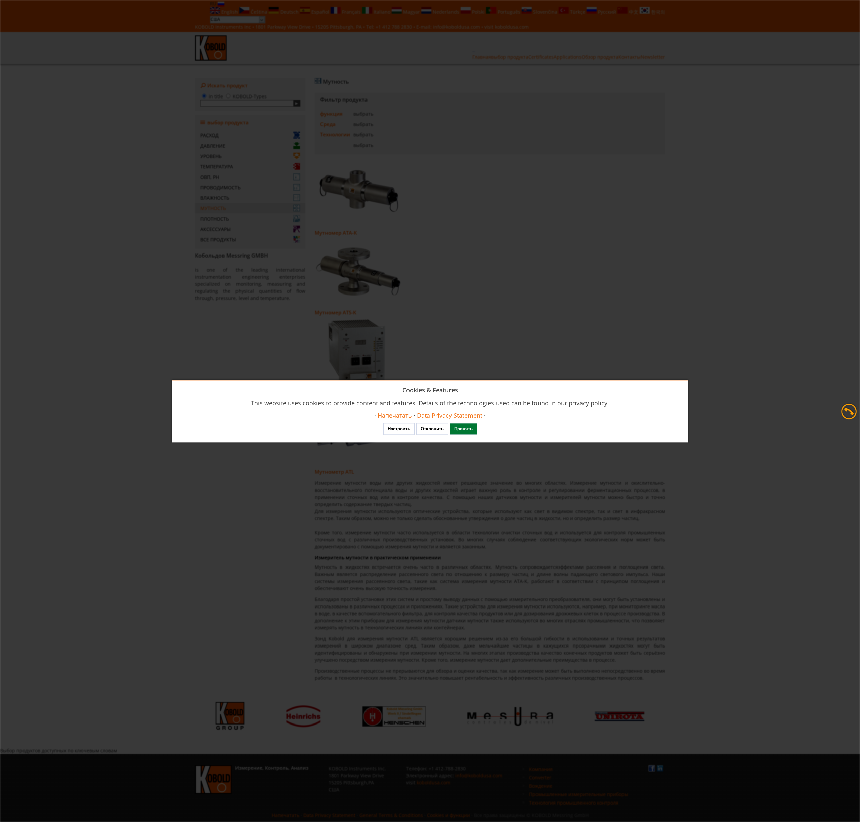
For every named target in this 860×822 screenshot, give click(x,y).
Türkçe (578, 12)
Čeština (259, 12)
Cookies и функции (448, 815)
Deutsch (289, 12)
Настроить (399, 428)
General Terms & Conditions (391, 815)
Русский (607, 12)
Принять (463, 428)
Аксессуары (215, 229)
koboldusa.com (512, 27)
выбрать (363, 114)
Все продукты (218, 239)
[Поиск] (296, 103)
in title (216, 96)
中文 (634, 12)
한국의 (657, 12)
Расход (209, 135)
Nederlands (446, 12)
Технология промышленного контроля (573, 802)
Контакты (629, 57)
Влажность (214, 198)
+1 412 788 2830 (394, 27)
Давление (212, 146)
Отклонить (432, 428)
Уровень (211, 156)
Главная (481, 57)
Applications (568, 57)
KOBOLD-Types (250, 96)
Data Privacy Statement (329, 815)
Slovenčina (545, 12)
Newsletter (653, 57)
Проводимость (220, 187)
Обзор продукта (600, 57)
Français (351, 12)
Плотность (214, 219)
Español (320, 12)
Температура (216, 166)
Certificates (541, 57)
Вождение (540, 786)
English (229, 12)
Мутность (213, 208)
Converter (540, 777)
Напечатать (285, 815)
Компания (541, 769)
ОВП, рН (209, 177)
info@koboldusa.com (456, 27)
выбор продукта (509, 57)
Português (509, 12)
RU (214, 3)
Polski (478, 12)
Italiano (382, 12)
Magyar (411, 12)
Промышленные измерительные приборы (578, 794)
